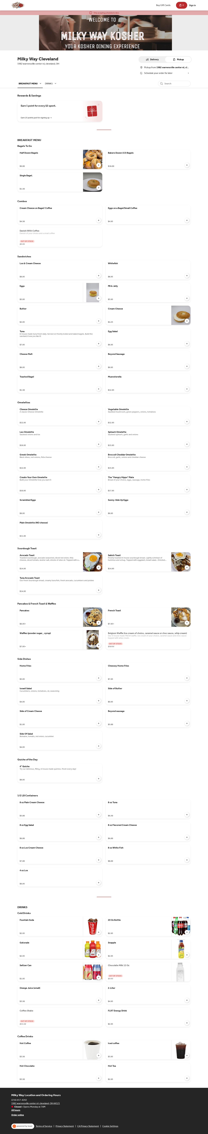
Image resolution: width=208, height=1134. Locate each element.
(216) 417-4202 (19, 1100)
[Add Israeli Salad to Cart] (98, 700)
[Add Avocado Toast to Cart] (98, 567)
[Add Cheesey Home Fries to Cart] (187, 678)
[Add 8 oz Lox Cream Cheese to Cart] (98, 860)
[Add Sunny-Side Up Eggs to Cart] (187, 512)
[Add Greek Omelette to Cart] (98, 467)
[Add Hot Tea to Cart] (187, 1078)
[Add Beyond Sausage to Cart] (187, 366)
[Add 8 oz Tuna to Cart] (187, 814)
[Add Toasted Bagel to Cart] (98, 389)
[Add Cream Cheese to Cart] (187, 321)
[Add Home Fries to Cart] (98, 678)
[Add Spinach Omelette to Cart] (187, 444)
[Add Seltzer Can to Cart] (98, 977)
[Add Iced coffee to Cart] (187, 1055)
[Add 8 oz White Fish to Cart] (187, 860)
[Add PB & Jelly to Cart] (187, 298)
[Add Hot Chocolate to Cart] (98, 1078)
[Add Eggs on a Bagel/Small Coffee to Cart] (187, 220)
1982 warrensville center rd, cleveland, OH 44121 (35, 1103)
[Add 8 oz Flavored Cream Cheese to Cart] (187, 837)
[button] (30, 83)
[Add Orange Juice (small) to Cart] (98, 1000)
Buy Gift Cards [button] (163, 5)
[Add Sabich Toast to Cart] (187, 567)
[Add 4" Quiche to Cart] (98, 778)
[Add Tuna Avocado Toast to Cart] (98, 590)
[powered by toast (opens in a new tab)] (23, 1126)
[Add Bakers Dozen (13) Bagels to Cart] (187, 165)
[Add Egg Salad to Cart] (187, 343)
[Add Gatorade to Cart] (98, 955)
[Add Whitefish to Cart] (187, 275)
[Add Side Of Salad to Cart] (98, 746)
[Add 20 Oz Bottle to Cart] (187, 932)
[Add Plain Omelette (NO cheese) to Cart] (98, 535)
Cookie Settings (110, 1126)
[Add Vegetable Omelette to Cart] (187, 421)
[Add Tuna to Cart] (98, 343)
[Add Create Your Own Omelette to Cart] (98, 489)
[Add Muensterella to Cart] (187, 389)
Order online (17, 1115)
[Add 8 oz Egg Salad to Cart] (98, 837)
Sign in (192, 5)
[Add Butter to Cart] (98, 321)
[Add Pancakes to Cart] (98, 622)
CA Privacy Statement (88, 1126)
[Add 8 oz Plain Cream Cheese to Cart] (98, 814)
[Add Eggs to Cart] (98, 298)
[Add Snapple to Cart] (187, 955)
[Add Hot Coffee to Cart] (98, 1055)
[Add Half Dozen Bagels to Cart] (98, 165)
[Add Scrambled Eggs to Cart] (98, 512)
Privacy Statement (65, 1126)
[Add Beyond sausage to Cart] (187, 723)
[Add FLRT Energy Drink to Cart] (187, 1023)
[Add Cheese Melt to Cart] (98, 366)
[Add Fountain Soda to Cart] (98, 932)
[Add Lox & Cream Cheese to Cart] (98, 275)
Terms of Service (44, 1126)
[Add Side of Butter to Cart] (187, 700)
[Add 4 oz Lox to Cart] (98, 882)
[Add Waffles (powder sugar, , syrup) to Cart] (98, 645)
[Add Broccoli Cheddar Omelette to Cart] (187, 467)
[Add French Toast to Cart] (187, 622)
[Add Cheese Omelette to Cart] (98, 421)
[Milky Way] (18, 5)
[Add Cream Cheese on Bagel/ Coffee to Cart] (98, 220)
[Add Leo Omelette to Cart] (98, 444)
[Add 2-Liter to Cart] (187, 1000)
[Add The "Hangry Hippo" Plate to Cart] (187, 489)
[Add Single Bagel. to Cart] (98, 187)
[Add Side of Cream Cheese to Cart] (98, 723)
